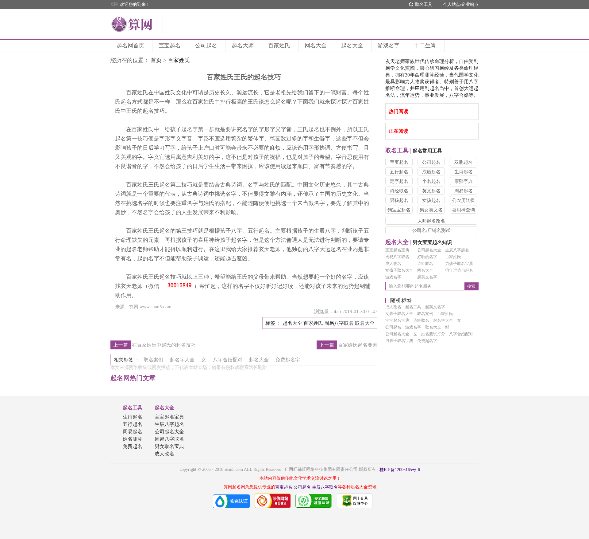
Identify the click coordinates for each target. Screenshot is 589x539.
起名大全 (352, 45)
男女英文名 (431, 209)
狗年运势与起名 (459, 270)
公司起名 (206, 45)
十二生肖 (425, 45)
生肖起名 (463, 171)
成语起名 (431, 171)
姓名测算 (132, 439)
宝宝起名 (170, 45)
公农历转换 (463, 200)
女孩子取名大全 (399, 270)
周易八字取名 (397, 256)
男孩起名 (399, 200)
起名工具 (132, 407)
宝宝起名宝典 (397, 250)
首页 (156, 60)
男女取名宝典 (169, 446)
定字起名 (399, 181)
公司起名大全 (429, 250)
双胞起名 (463, 162)
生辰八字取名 (325, 487)
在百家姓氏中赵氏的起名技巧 (164, 345)
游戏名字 (389, 45)
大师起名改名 (431, 220)
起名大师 (243, 45)
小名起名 (431, 181)
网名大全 (316, 45)
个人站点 (451, 4)
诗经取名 (399, 190)
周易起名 (463, 190)
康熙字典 (463, 181)
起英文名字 (427, 277)
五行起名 (399, 171)
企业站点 (470, 4)
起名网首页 (130, 45)
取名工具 (423, 4)
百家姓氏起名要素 (357, 345)
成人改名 (393, 263)
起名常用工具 (413, 150)
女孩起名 (431, 200)
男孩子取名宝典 (459, 263)
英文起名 (431, 190)
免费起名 (132, 446)
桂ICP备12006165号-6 (399, 469)
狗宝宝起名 (398, 209)
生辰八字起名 (457, 250)
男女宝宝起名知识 (418, 242)
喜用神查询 (463, 209)
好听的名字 (427, 256)
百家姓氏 (279, 45)
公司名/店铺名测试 (431, 230)
